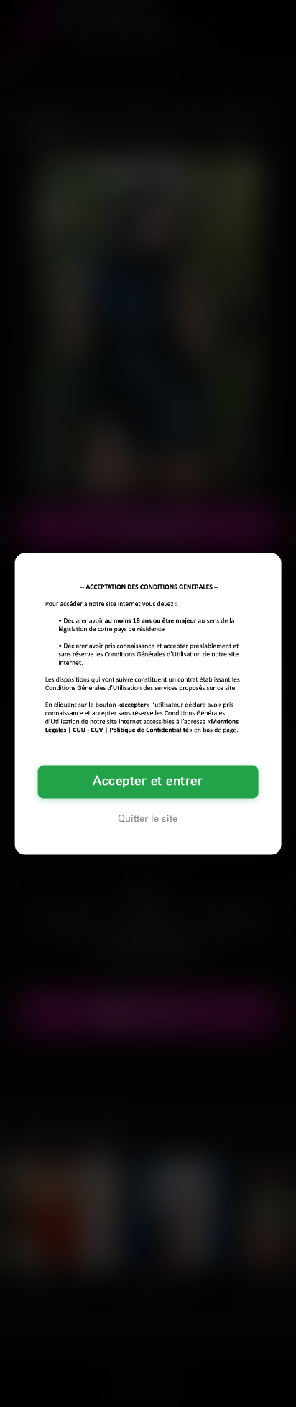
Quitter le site (147, 819)
